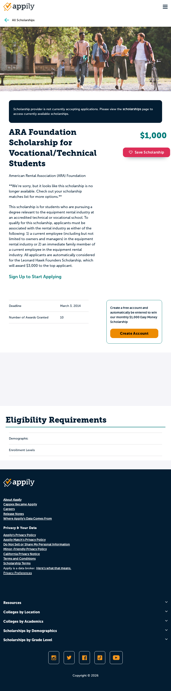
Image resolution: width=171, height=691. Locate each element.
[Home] (19, 6)
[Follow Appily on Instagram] (53, 657)
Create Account (134, 333)
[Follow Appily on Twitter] (69, 657)
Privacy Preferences (17, 573)
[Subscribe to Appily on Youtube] (116, 657)
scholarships (132, 109)
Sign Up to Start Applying (35, 276)
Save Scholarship (149, 152)
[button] (132, 152)
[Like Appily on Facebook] (84, 657)
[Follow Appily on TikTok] (99, 657)
